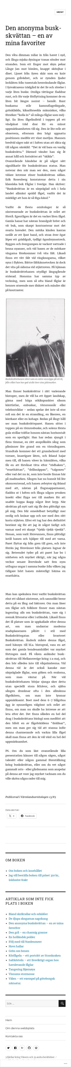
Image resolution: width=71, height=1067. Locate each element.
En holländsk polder (22, 937)
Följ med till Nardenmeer (25, 941)
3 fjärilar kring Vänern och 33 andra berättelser (29, 1057)
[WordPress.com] (36, 1048)
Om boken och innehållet (25, 870)
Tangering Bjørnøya (22, 969)
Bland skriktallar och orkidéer (28, 914)
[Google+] (22, 1048)
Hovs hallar (16, 946)
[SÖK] (62, 1003)
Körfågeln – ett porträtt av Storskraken (35, 955)
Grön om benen (19, 951)
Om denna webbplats (19, 1028)
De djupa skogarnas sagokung (28, 918)
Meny (60, 12)
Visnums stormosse (22, 974)
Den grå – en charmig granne (28, 932)
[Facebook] (15, 1048)
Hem (8, 1020)
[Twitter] (8, 1048)
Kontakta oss (14, 1036)
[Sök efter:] (32, 1003)
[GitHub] (29, 1048)
